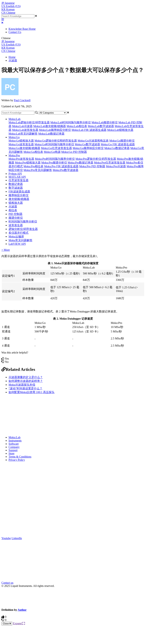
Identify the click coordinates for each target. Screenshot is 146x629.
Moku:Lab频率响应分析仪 (55, 129)
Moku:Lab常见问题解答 (23, 133)
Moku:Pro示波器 (116, 166)
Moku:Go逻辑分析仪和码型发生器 (56, 140)
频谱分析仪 (16, 217)
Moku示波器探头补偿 (22, 384)
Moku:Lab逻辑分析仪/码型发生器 (29, 122)
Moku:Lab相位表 (77, 126)
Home (12, 57)
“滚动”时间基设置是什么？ (25, 388)
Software (14, 443)
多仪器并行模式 (18, 232)
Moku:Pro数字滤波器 (65, 170)
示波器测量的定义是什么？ (26, 377)
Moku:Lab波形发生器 (25, 129)
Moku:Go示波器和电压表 (93, 140)
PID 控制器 (15, 213)
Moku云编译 (16, 236)
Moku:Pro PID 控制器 (92, 166)
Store (11, 453)
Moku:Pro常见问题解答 (38, 170)
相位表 (13, 210)
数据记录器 (16, 184)
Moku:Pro (14, 155)
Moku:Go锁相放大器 (21, 140)
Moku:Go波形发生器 (21, 144)
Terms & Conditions (20, 456)
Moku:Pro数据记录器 (80, 162)
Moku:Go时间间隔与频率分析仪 (54, 144)
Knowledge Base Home (22, 28)
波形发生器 (16, 225)
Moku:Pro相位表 (33, 166)
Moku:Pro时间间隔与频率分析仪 (55, 158)
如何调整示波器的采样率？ (26, 380)
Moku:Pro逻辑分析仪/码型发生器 (95, 158)
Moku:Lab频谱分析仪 (105, 122)
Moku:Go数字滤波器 (87, 144)
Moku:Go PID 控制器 (74, 151)
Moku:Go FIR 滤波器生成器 (118, 144)
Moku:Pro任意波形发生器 (109, 162)
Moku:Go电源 (52, 151)
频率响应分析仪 (18, 195)
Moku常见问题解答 (20, 240)
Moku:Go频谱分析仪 (122, 140)
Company (14, 446)
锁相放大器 (16, 202)
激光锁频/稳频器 (19, 199)
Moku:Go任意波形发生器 (56, 148)
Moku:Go (14, 137)
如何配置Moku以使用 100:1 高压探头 (31, 392)
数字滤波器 (16, 187)
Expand (17, 623)
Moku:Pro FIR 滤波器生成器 (61, 166)
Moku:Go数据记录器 (117, 148)
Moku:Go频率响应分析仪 (88, 148)
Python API (15, 173)
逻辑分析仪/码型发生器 (23, 228)
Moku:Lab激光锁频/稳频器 (49, 126)
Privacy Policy (17, 459)
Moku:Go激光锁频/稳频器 (24, 148)
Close (6, 623)
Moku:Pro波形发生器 (21, 158)
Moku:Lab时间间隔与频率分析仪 (70, 122)
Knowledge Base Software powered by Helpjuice (73, 597)
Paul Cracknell (22, 100)
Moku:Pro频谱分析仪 (54, 162)
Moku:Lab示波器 (22, 126)
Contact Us (15, 32)
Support (13, 450)
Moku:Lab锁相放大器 (120, 129)
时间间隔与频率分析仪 (23, 221)
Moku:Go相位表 (33, 151)
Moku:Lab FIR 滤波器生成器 (89, 129)
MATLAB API (17, 176)
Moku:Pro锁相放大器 (28, 162)
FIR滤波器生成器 (19, 191)
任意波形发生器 (18, 180)
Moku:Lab (14, 119)
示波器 (13, 60)
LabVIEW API (17, 243)
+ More (5, 249)
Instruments (15, 440)
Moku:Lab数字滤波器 (101, 126)
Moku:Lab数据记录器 (51, 133)
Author (22, 609)
